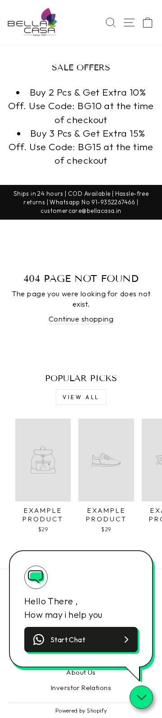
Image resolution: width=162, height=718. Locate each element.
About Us (80, 672)
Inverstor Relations (81, 687)
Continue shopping (81, 318)
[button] (81, 639)
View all (81, 397)
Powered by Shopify (81, 710)
